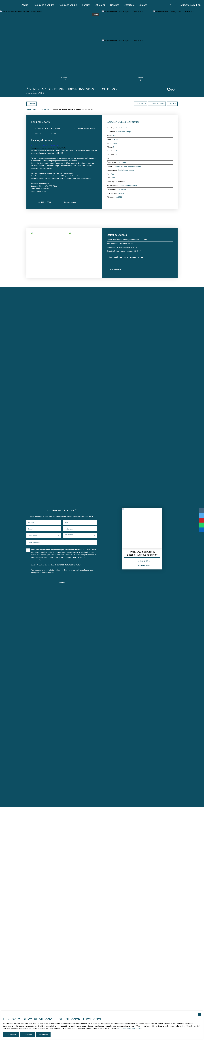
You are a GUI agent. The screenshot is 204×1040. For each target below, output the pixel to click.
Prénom (31, 522)
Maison (35, 109)
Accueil (25, 5)
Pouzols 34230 (45, 109)
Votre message (34, 542)
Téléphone (69, 529)
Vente (28, 109)
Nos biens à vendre (44, 5)
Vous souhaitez (68, 534)
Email (30, 529)
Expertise (129, 5)
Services (114, 5)
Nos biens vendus (68, 5)
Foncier (86, 5)
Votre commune (34, 536)
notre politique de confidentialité (130, 1028)
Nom (66, 522)
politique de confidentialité (45, 572)
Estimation (100, 5)
